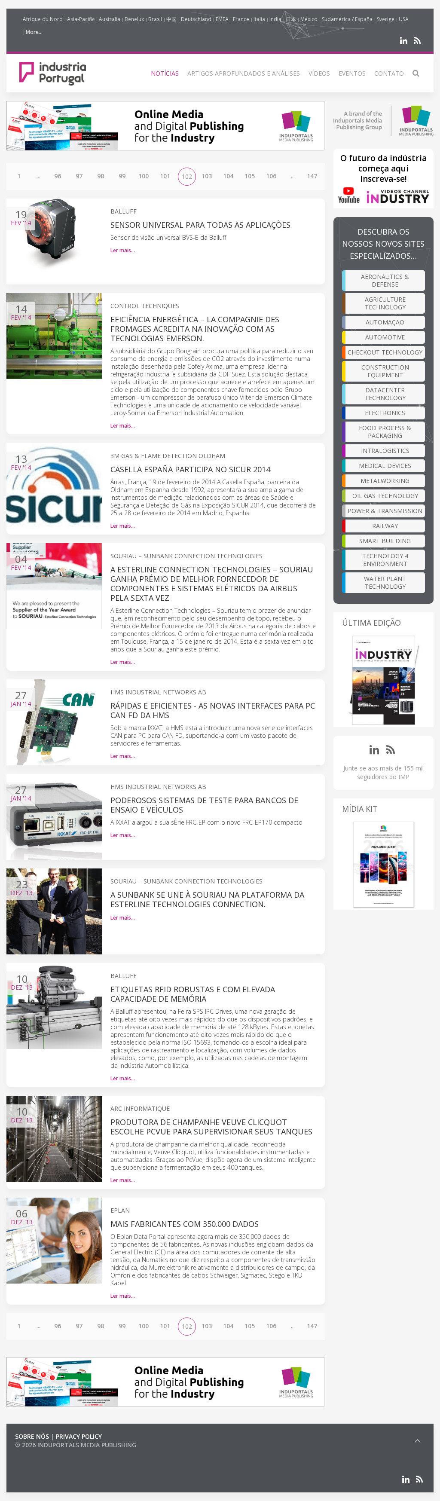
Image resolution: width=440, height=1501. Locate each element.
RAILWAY (385, 526)
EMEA (222, 19)
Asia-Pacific (81, 19)
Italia (259, 19)
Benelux (134, 19)
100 (143, 176)
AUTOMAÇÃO (385, 322)
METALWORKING (385, 481)
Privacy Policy (79, 1436)
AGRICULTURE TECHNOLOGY (385, 303)
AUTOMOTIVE (385, 337)
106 (271, 176)
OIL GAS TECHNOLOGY (385, 496)
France (241, 19)
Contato (389, 73)
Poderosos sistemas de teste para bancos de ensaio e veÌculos (204, 805)
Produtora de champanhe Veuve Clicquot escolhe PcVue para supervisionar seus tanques (211, 1127)
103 (207, 176)
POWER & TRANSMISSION (385, 511)
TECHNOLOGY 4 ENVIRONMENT (385, 560)
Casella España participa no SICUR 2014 (190, 469)
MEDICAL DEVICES (385, 466)
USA (404, 19)
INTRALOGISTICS (385, 450)
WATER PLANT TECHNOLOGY (385, 582)
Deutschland (196, 19)
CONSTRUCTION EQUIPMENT (385, 371)
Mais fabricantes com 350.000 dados (184, 1224)
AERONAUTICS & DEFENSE (385, 280)
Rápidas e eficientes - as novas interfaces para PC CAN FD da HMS (212, 710)
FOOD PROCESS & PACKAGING (385, 432)
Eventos (352, 73)
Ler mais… (122, 250)
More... (34, 32)
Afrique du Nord (43, 19)
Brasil (155, 19)
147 (312, 176)
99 (122, 176)
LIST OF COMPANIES (44, 1453)
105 (249, 176)
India (275, 19)
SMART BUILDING (385, 541)
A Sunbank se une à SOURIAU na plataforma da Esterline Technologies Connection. (207, 899)
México (309, 19)
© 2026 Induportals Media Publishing (75, 1445)
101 (165, 176)
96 (57, 176)
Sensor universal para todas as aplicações (200, 225)
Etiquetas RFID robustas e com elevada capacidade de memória (192, 994)
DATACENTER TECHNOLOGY (385, 394)
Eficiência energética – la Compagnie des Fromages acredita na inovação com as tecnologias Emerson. (194, 328)
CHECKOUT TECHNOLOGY (385, 352)
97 (79, 176)
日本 (291, 19)
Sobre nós (32, 1436)
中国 (171, 19)
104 (228, 176)
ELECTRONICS (385, 413)
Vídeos (319, 73)
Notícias (165, 73)
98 (100, 176)
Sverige (385, 19)
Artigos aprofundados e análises (243, 73)
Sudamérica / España (347, 19)
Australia (109, 19)
